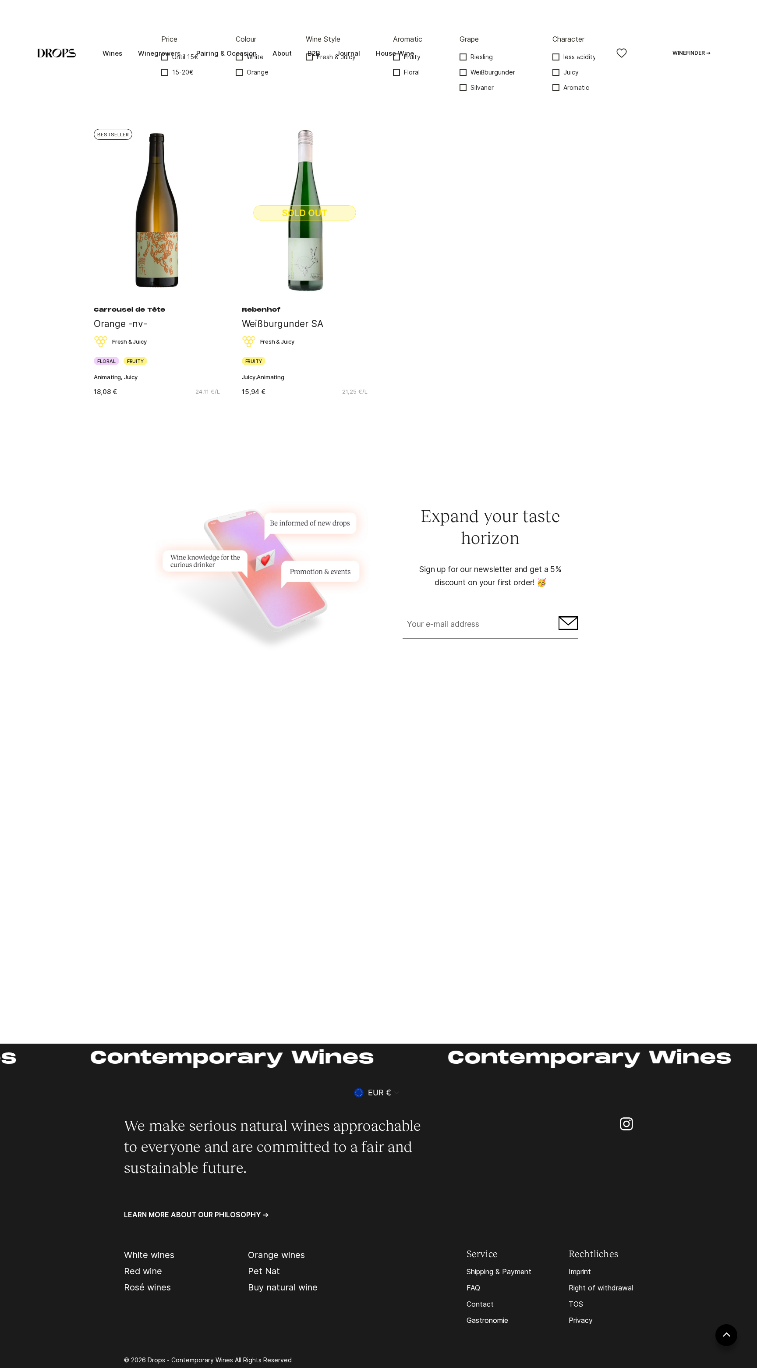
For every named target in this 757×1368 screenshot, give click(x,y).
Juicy (571, 72)
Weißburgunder (492, 72)
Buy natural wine (283, 1287)
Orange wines (276, 1255)
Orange (258, 72)
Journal (348, 53)
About (282, 53)
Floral (412, 72)
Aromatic (576, 87)
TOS (576, 1304)
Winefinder (691, 53)
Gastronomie (487, 1320)
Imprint (580, 1271)
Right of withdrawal (601, 1287)
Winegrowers (159, 53)
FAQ (473, 1287)
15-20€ (183, 72)
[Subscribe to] (567, 625)
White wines (149, 1255)
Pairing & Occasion (226, 53)
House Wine (395, 53)
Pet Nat (264, 1271)
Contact (480, 1304)
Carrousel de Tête (129, 310)
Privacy (581, 1320)
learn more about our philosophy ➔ (196, 1214)
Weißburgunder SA (282, 323)
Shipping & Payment (499, 1271)
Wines (112, 53)
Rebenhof (261, 310)
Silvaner (482, 87)
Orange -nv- (121, 323)
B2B (314, 53)
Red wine (143, 1271)
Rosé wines (147, 1287)
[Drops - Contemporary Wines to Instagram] (626, 1123)
